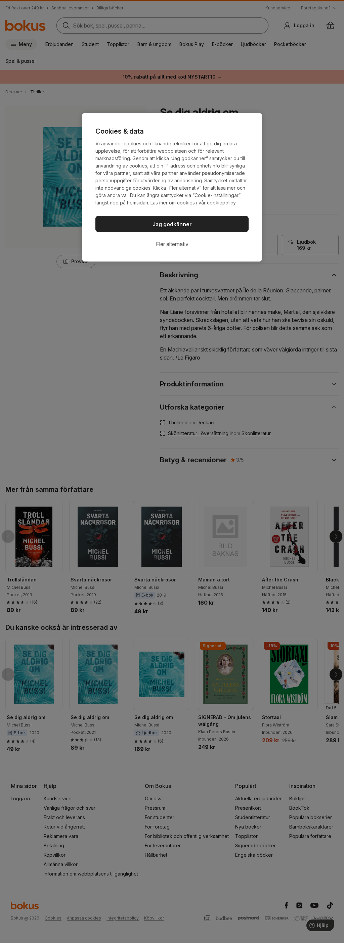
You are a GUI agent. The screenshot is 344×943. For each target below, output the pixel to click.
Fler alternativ (172, 244)
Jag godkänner (172, 224)
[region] (172, 187)
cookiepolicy (221, 202)
